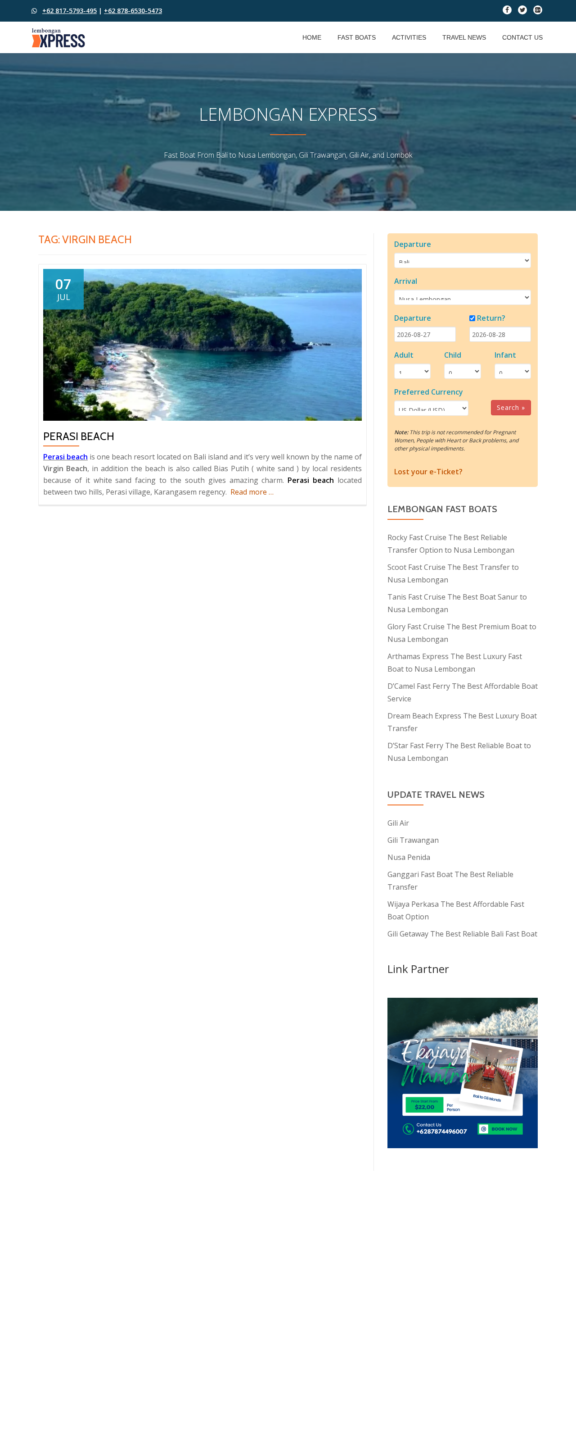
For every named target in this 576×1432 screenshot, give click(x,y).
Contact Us (522, 37)
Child (452, 355)
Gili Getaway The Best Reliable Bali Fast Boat (462, 934)
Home (311, 37)
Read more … (252, 492)
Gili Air (398, 823)
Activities (409, 37)
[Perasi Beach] (202, 344)
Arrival (405, 281)
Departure (412, 244)
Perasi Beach (78, 436)
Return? (491, 318)
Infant (505, 355)
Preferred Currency (428, 392)
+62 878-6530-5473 (133, 10)
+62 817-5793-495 (69, 10)
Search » (511, 407)
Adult (404, 355)
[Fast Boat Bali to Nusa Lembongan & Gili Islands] (60, 37)
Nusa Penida (408, 857)
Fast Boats (357, 37)
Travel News (464, 37)
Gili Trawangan (413, 840)
